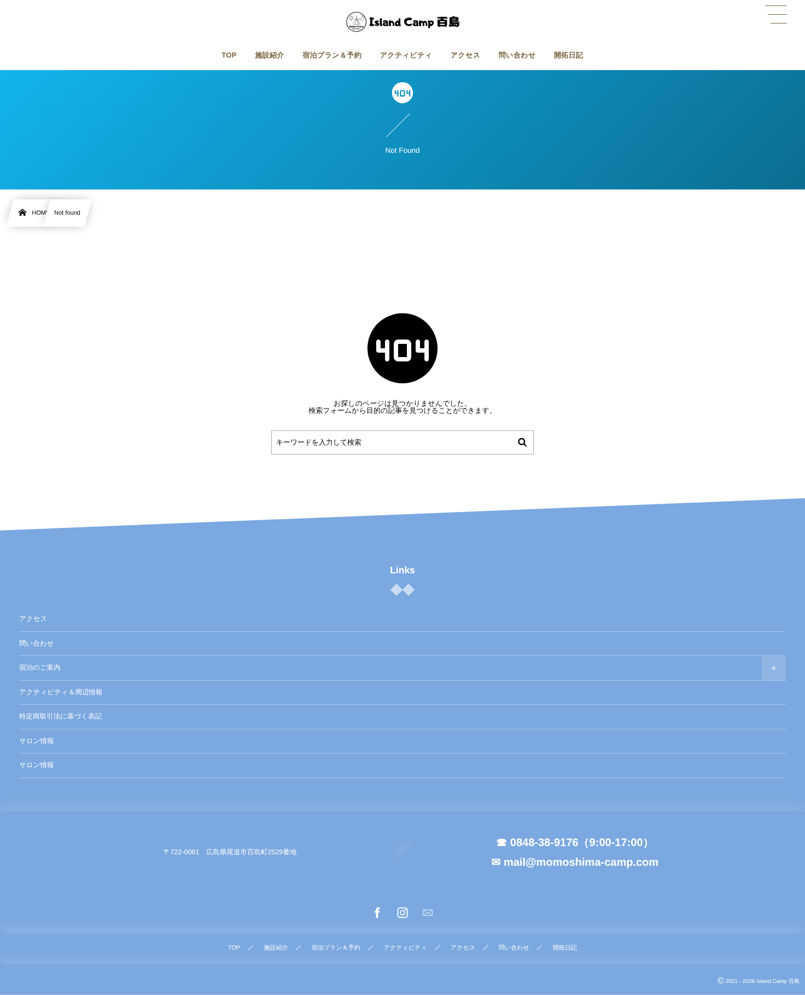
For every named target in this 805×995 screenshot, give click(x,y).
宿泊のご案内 (40, 667)
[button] (776, 15)
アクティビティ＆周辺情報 (60, 692)
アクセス (33, 619)
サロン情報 (36, 741)
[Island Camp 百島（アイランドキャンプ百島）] (402, 22)
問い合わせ (36, 643)
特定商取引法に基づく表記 (60, 716)
